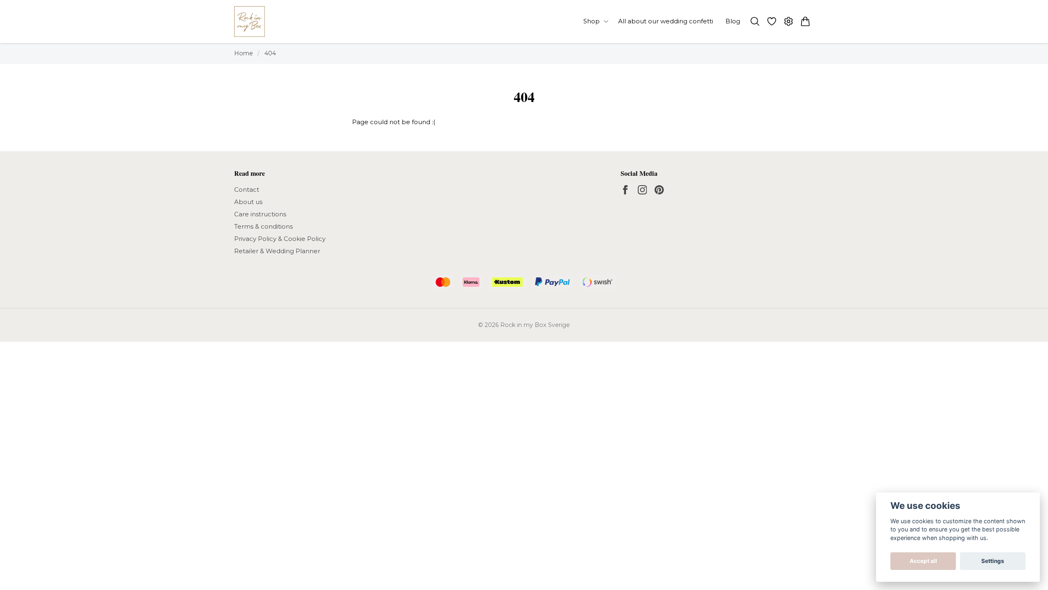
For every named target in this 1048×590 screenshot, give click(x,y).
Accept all (923, 561)
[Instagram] (642, 190)
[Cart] (805, 21)
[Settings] (788, 21)
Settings (992, 561)
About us (248, 202)
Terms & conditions (263, 226)
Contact (246, 189)
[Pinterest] (659, 190)
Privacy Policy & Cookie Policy (279, 239)
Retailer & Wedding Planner (277, 251)
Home (243, 53)
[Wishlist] (771, 21)
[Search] (754, 21)
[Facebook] (625, 190)
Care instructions (260, 214)
